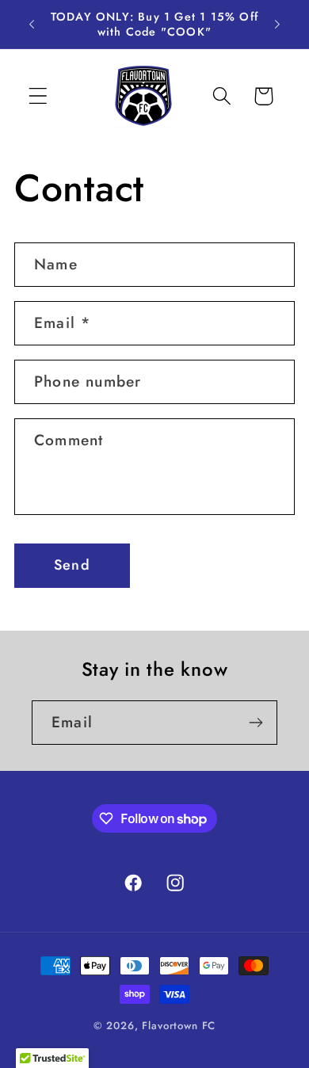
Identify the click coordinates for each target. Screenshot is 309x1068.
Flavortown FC (179, 1025)
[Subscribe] (256, 722)
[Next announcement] (277, 24)
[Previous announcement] (31, 24)
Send (72, 565)
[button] (38, 96)
